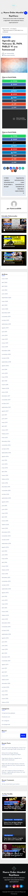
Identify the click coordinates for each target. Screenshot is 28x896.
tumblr (14, 100)
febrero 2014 (5, 570)
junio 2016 (5, 464)
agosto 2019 (5, 328)
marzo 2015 (5, 520)
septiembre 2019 (6, 324)
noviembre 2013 (6, 581)
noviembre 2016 (6, 445)
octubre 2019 (5, 320)
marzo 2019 (5, 343)
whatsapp (15, 81)
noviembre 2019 (6, 316)
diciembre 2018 (6, 350)
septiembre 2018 (6, 362)
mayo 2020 (5, 301)
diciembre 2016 (6, 441)
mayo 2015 (5, 513)
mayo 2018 (5, 377)
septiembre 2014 (6, 543)
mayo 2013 (5, 604)
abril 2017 (4, 426)
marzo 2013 (5, 611)
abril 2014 (4, 562)
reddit (15, 104)
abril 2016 (4, 471)
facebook (15, 84)
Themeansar (14, 894)
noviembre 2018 (6, 354)
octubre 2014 (5, 539)
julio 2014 (4, 551)
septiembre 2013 (6, 589)
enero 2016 (5, 483)
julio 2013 (4, 596)
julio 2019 (4, 331)
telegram (15, 90)
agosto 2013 (5, 592)
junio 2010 (5, 691)
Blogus (22, 892)
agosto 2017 (5, 411)
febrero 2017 (5, 433)
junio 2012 (5, 645)
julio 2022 (4, 290)
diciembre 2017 (6, 396)
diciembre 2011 (6, 657)
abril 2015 (4, 517)
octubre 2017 (5, 403)
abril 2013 (4, 607)
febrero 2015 (5, 524)
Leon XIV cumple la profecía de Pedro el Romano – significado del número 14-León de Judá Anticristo (13, 772)
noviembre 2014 (6, 536)
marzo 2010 (5, 698)
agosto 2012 (5, 638)
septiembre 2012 (6, 634)
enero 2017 (5, 437)
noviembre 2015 (6, 490)
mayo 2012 (5, 649)
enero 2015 (5, 528)
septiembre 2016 (6, 452)
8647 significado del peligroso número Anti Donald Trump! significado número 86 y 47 (13, 808)
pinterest (15, 94)
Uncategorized (6, 724)
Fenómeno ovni (6, 717)
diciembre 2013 (6, 577)
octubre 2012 (5, 630)
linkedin (15, 97)
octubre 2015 (5, 494)
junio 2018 (5, 373)
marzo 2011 (5, 676)
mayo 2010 (5, 694)
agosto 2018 (5, 365)
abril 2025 (4, 282)
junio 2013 (5, 600)
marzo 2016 (5, 475)
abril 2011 (4, 672)
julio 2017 (4, 415)
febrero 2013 (5, 615)
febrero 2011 (5, 679)
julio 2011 (4, 668)
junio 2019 (5, 335)
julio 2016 (4, 460)
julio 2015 (4, 505)
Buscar (4, 731)
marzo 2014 (5, 566)
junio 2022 (5, 294)
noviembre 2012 (6, 626)
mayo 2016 (5, 468)
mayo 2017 (5, 422)
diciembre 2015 (6, 486)
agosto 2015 (5, 502)
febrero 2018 (5, 388)
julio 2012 (4, 642)
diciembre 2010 (6, 683)
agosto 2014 (5, 547)
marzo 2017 (5, 430)
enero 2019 (5, 346)
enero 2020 (5, 309)
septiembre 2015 (6, 498)
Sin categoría (6, 37)
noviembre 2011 (6, 660)
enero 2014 (5, 573)
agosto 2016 (5, 456)
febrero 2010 (5, 702)
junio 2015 (5, 509)
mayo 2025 (5, 278)
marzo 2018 (5, 384)
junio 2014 (5, 555)
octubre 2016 (5, 449)
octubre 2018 (5, 358)
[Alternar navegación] (2, 13)
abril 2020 (4, 305)
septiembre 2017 (6, 407)
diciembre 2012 (6, 623)
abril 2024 (4, 286)
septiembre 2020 (6, 297)
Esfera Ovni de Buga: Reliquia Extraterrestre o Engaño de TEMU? (13, 824)
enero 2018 (5, 392)
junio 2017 (5, 418)
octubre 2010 (5, 687)
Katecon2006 (10, 53)
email (15, 107)
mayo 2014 (5, 558)
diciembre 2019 (6, 312)
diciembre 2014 (6, 532)
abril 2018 (4, 381)
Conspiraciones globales (8, 713)
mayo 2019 (5, 339)
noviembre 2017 (6, 399)
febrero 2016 (5, 479)
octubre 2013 (5, 585)
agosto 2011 (5, 664)
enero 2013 (5, 619)
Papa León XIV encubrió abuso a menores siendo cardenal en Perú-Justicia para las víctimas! (13, 765)
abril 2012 (4, 653)
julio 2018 (4, 369)
